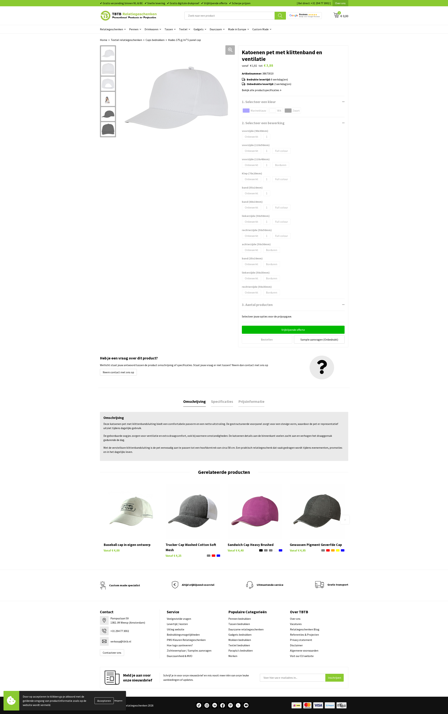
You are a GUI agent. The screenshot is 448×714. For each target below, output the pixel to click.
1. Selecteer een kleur (259, 102)
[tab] (194, 401)
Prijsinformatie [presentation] (251, 401)
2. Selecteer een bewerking (263, 123)
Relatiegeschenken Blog (304, 629)
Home (103, 40)
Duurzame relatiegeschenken (246, 629)
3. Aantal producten (257, 304)
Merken (232, 656)
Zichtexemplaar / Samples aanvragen (189, 650)
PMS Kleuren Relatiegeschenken (186, 640)
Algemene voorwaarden (304, 650)
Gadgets (199, 29)
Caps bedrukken (155, 40)
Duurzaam (216, 29)
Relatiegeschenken (111, 29)
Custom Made (260, 29)
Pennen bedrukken (239, 618)
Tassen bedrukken (239, 624)
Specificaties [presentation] (222, 401)
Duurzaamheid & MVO (179, 656)
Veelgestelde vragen (179, 618)
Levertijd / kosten (177, 624)
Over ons (340, 3)
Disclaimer (296, 645)
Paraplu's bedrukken (240, 650)
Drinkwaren (151, 29)
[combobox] (229, 16)
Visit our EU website (302, 656)
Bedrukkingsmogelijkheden (183, 634)
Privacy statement (301, 640)
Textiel (183, 29)
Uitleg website (175, 629)
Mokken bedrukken (239, 640)
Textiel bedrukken (239, 645)
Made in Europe (237, 29)
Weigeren (118, 700)
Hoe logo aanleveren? (180, 645)
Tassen (168, 29)
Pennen (133, 29)
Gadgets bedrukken (239, 634)
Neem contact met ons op (118, 372)
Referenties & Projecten (304, 634)
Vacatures (296, 624)
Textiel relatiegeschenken (126, 40)
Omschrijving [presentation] (194, 401)
